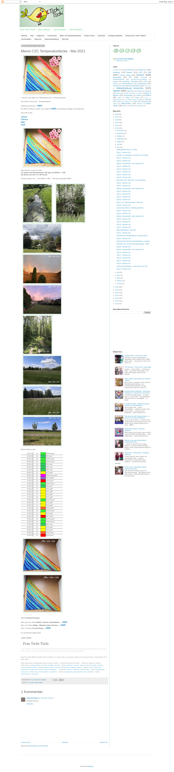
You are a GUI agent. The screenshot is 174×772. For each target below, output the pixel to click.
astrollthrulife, (73, 667)
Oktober (119, 136)
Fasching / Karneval (130, 81)
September (120, 139)
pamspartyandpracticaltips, (79, 671)
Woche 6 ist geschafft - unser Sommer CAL (130, 188)
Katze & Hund (136, 93)
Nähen (119, 97)
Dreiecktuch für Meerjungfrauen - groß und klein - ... (133, 235)
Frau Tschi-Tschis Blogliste (125, 59)
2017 (117, 295)
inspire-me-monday (84, 665)
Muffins (148, 95)
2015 (117, 301)
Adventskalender (129, 70)
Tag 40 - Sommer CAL (124, 197)
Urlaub (115, 103)
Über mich (65, 39)
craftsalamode (75, 669)
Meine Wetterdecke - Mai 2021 (126, 230)
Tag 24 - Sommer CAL (124, 263)
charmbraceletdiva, (85, 669)
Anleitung (116, 72)
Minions (139, 95)
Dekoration (117, 77)
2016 (117, 298)
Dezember (120, 130)
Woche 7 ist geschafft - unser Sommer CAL (130, 163)
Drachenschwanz (118, 79)
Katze (127, 93)
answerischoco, (25, 671)
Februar (24, 119)
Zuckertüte (140, 105)
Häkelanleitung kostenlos (130, 88)
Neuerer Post (26, 742)
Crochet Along (52, 36)
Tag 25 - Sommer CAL (124, 261)
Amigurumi (142, 70)
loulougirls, (100, 665)
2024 (117, 120)
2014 (117, 304)
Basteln (129, 72)
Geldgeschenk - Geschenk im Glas (136, 355)
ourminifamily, (34, 674)
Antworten (30, 704)
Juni (118, 147)
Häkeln (116, 91)
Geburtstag (142, 83)
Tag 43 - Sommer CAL (124, 186)
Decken (32, 682)
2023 (117, 122)
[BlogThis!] (56, 680)
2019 (117, 290)
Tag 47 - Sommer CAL (124, 172)
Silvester (148, 99)
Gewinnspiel (147, 86)
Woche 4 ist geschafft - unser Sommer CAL (130, 249)
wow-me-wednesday (44, 669)
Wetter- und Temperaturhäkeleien (70, 36)
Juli (118, 144)
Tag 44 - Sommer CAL (124, 183)
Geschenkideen (26, 39)
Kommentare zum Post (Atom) (38, 746)
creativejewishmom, (26, 674)
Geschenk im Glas (119, 86)
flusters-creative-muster (95, 667)
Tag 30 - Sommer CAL (124, 238)
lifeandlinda (34, 667)
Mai (118, 272)
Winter (125, 105)
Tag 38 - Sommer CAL (124, 205)
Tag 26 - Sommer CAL (124, 258)
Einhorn (115, 81)
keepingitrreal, (69, 665)
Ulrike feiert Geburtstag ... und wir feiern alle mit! (132, 266)
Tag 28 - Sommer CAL (124, 252)
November (120, 133)
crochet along (125, 75)
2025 (117, 117)
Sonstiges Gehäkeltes (115, 36)
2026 (117, 114)
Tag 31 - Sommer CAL (124, 233)
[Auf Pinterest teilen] (63, 680)
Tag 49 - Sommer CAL (124, 166)
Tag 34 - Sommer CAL (124, 222)
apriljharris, (79, 667)
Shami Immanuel (32, 698)
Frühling (115, 83)
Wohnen (132, 105)
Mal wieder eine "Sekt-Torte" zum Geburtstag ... (132, 180)
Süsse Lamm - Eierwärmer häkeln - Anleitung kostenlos (136, 468)
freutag (36, 671)
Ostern (128, 97)
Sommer (127, 101)
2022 (117, 125)
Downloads (101, 36)
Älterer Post (103, 742)
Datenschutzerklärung (52, 39)
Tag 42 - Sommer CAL (124, 191)
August (119, 142)
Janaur (24, 117)
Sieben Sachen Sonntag (135, 99)
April (23, 125)
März (23, 122)
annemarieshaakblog (35, 665)
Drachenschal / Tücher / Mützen (135, 36)
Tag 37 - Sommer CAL (124, 211)
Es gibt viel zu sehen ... (122, 60)
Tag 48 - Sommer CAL (124, 169)
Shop (32, 36)
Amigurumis (40, 36)
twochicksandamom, (43, 671)
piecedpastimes (53, 671)
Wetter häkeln (39, 682)
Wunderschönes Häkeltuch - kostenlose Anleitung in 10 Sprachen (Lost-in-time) (137, 392)
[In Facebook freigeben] (60, 680)
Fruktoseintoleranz (128, 83)
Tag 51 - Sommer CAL (124, 158)
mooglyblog (51, 665)
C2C (27, 682)
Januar (119, 283)
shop (124, 99)
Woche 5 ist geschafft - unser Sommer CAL (130, 216)
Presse (146, 97)
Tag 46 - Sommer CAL (124, 174)
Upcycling (144, 101)
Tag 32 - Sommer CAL (124, 227)
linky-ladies (57, 665)
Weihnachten (126, 103)
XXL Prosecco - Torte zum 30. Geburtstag (138, 367)
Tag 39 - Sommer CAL (124, 199)
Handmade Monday (25, 667)
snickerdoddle (90, 671)
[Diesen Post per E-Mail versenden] (54, 680)
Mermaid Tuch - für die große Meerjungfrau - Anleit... (133, 244)
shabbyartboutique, (100, 669)
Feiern (145, 81)
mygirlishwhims (34, 669)
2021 (117, 128)
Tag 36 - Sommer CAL (124, 213)
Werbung (139, 103)
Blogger (90, 766)
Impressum (38, 39)
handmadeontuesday (48, 667)
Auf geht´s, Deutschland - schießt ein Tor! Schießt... (133, 155)
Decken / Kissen (89, 36)
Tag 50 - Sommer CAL (124, 161)
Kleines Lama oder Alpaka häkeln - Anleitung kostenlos (136, 441)
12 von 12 (116, 70)
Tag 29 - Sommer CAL (124, 247)
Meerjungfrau (128, 95)
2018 (117, 292)
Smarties (119, 101)
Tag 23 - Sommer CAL (124, 269)
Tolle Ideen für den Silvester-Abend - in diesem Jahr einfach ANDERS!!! (137, 417)
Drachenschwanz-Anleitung (139, 79)
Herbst (139, 91)
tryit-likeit (31, 671)
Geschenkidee (133, 86)
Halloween (130, 91)
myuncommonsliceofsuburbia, (62, 667)
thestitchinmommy (25, 669)
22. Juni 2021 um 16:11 (46, 698)
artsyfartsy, (69, 669)
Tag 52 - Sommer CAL (124, 152)
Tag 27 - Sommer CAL (124, 255)
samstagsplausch (68, 671)
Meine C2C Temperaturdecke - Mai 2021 (130, 202)
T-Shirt (135, 101)
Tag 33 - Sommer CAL (124, 224)
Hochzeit (148, 91)
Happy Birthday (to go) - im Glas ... (127, 149)
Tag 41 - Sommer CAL (124, 194)
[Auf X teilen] (58, 680)
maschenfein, (44, 665)
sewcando (76, 665)
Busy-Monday (93, 665)
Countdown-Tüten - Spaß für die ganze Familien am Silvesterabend (137, 404)
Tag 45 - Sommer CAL (124, 177)
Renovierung (116, 99)
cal (149, 72)
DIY (130, 77)
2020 (117, 287)
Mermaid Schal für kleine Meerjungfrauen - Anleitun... (134, 241)
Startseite (24, 36)
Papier (137, 97)
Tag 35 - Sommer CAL (124, 219)
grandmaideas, (53, 669)
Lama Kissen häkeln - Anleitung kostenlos (130, 208)
